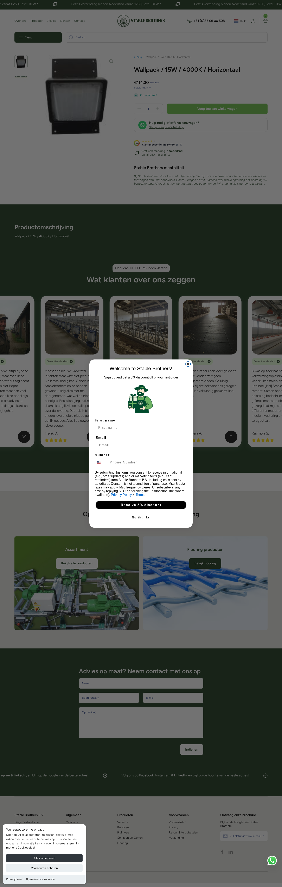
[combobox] (101, 462)
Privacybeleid (14, 879)
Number (102, 455)
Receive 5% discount (141, 505)
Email (101, 437)
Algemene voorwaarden (40, 879)
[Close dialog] (188, 364)
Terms (140, 495)
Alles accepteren (44, 858)
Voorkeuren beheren (44, 868)
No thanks (141, 517)
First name (105, 420)
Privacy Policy (121, 495)
